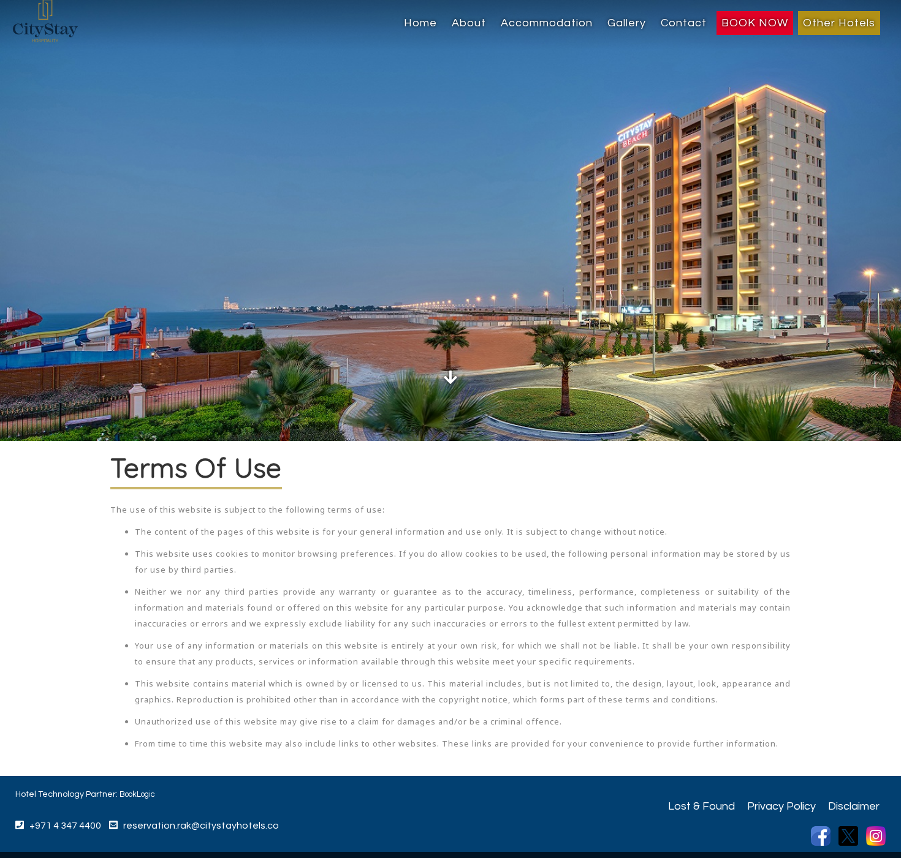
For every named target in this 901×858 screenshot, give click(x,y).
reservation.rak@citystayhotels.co (201, 825)
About (469, 23)
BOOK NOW (754, 23)
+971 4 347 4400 (62, 825)
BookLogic (137, 794)
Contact (684, 23)
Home (420, 23)
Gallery (626, 23)
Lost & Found (701, 806)
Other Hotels (839, 23)
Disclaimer (854, 806)
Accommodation (547, 23)
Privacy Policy (781, 806)
